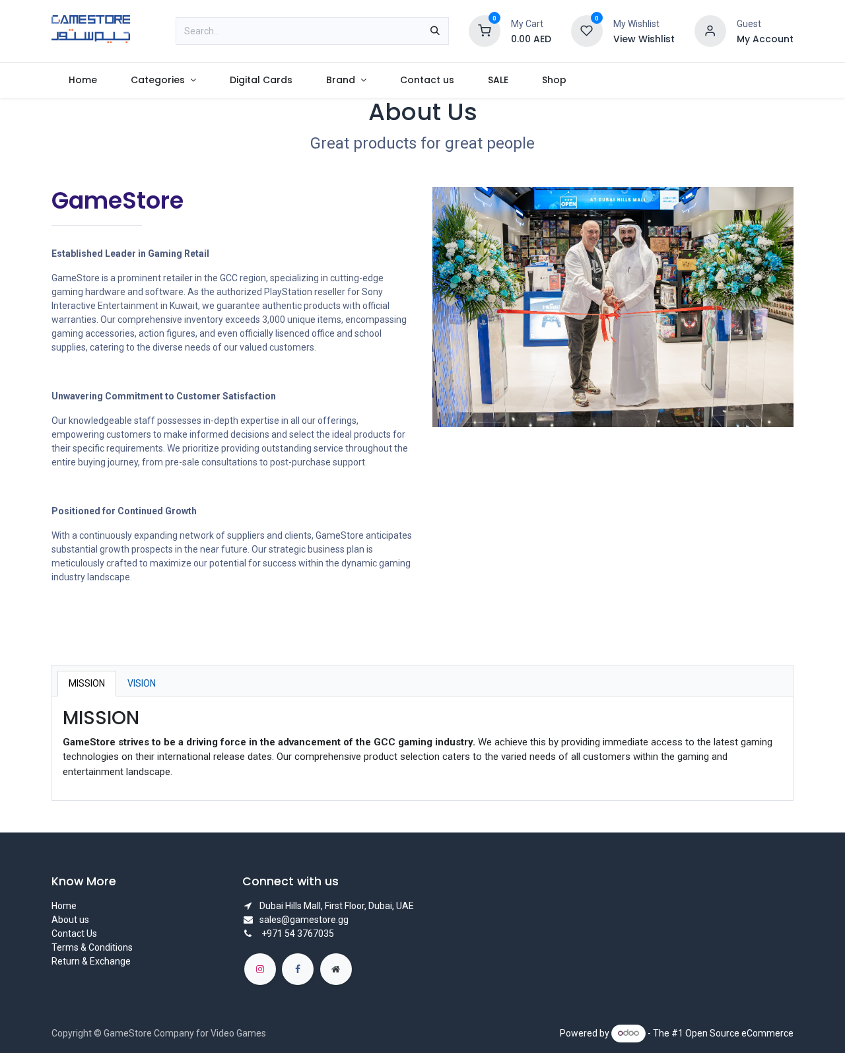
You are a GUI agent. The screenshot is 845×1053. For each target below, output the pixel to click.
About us (70, 919)
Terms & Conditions (92, 947)
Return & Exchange (91, 961)
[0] (484, 30)
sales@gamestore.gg (304, 919)
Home (64, 905)
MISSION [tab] (87, 683)
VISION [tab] (141, 683)
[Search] (435, 31)
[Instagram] (260, 969)
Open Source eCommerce (739, 1032)
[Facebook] (298, 969)
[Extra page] (336, 969)
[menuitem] (82, 80)
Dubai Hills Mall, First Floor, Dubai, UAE (336, 905)
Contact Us (74, 933)
